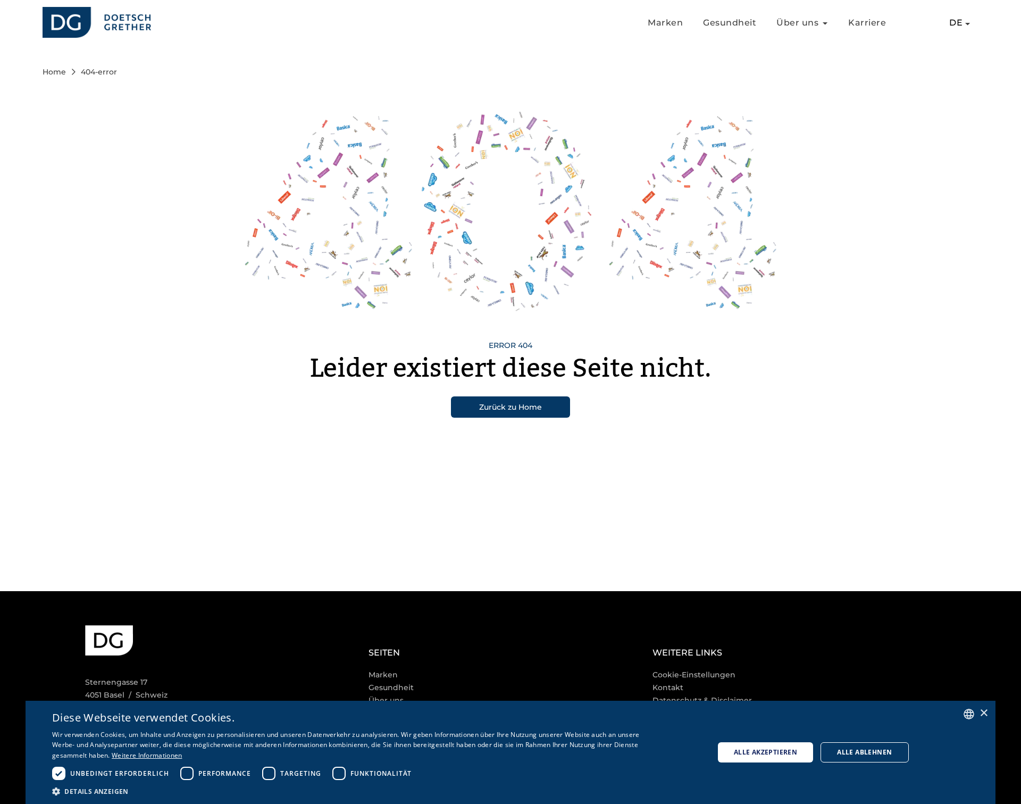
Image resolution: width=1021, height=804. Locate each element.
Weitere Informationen (147, 755)
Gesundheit (729, 23)
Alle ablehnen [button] (864, 752)
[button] (348, 791)
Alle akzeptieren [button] (765, 752)
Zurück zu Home (510, 407)
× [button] (983, 713)
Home (54, 72)
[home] (97, 22)
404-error (99, 72)
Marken (665, 23)
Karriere (867, 23)
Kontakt (667, 687)
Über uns (386, 700)
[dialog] (510, 752)
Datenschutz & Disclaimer (702, 700)
